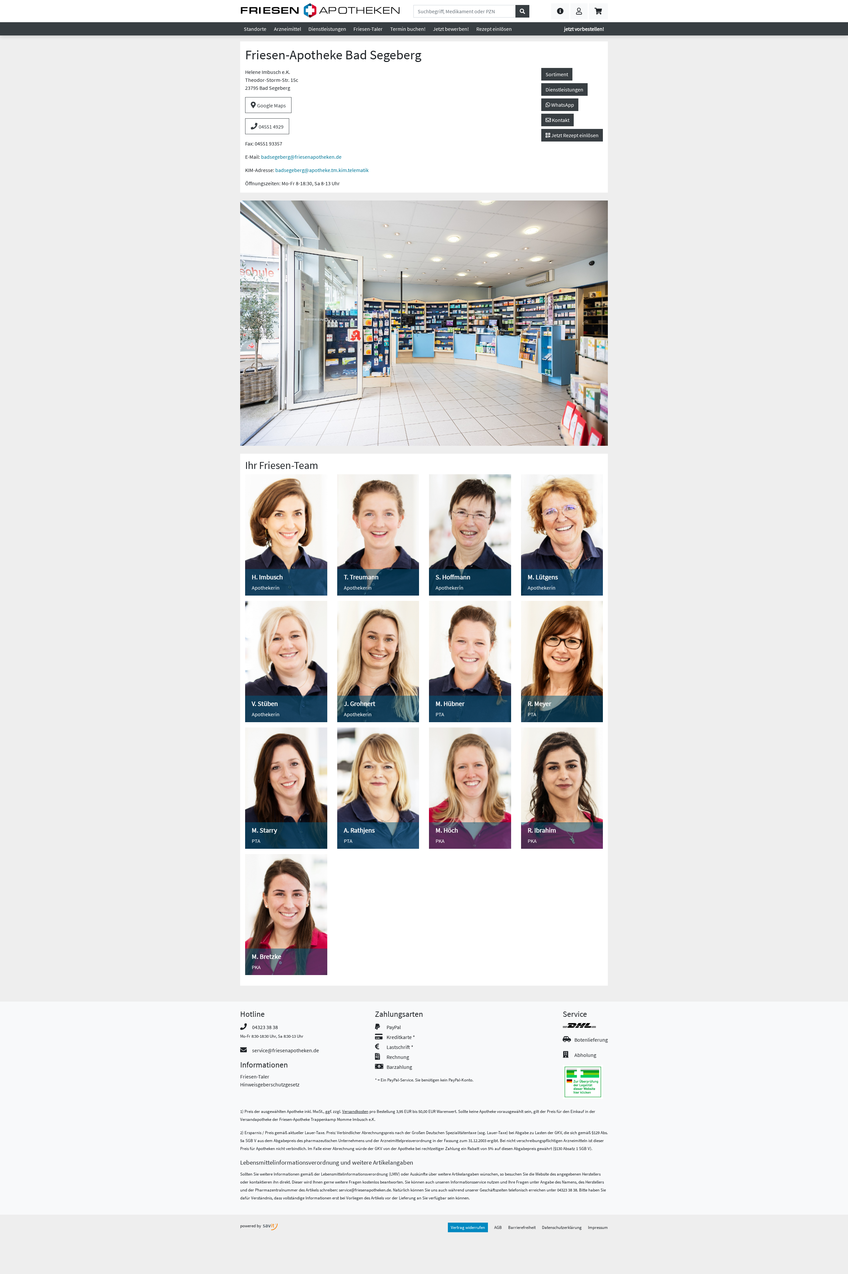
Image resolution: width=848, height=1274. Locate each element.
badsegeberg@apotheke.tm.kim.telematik (322, 170)
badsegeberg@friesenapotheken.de (301, 156)
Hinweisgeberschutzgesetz (269, 1084)
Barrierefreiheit (522, 1227)
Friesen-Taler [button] (368, 29)
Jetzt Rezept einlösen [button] (574, 135)
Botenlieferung (591, 1039)
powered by (251, 1225)
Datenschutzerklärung (562, 1227)
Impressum (598, 1227)
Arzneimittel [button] (287, 29)
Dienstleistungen (564, 89)
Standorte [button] (255, 29)
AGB (498, 1227)
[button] (560, 11)
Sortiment (557, 74)
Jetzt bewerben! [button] (451, 29)
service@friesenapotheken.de (285, 1050)
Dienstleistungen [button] (327, 29)
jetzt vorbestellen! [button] (584, 29)
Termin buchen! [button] (408, 29)
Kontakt (560, 120)
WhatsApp (562, 104)
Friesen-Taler (254, 1076)
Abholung (585, 1055)
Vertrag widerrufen (468, 1227)
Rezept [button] (494, 29)
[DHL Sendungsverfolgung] (585, 1025)
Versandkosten (355, 1111)
